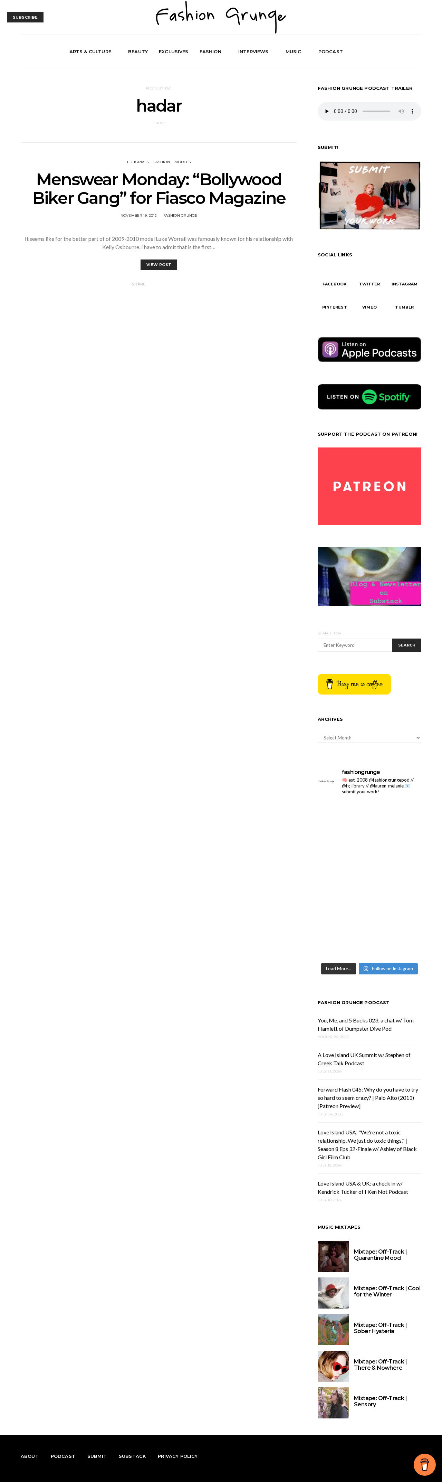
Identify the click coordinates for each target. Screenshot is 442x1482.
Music (293, 51)
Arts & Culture (90, 51)
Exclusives (174, 51)
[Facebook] (393, 52)
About (30, 1456)
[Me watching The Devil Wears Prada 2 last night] (396, 880)
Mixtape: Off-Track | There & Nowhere (380, 1364)
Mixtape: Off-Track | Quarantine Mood (380, 1254)
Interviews (253, 51)
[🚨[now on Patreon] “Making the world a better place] (396, 943)
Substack (132, 1456)
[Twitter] (401, 52)
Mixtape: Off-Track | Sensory (380, 1401)
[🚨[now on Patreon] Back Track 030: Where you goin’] (396, 912)
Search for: (330, 633)
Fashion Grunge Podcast (354, 1002)
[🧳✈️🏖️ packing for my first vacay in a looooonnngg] (343, 817)
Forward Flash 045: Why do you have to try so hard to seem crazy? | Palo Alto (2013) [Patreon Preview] (368, 1097)
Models (182, 162)
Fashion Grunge (180, 215)
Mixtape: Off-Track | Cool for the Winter (387, 1291)
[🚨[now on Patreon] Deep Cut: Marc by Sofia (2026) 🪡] (343, 943)
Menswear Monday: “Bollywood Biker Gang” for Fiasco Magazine (159, 188)
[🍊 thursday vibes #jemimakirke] (343, 880)
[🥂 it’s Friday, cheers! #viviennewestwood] (343, 848)
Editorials (138, 162)
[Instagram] (409, 52)
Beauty (138, 51)
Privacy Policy (178, 1456)
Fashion (210, 51)
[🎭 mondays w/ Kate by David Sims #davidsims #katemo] (396, 817)
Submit (97, 1456)
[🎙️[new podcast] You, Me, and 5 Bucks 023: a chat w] (396, 848)
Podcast (330, 51)
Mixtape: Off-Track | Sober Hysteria (380, 1328)
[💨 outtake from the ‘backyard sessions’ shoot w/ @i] (343, 912)
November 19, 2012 (139, 215)
